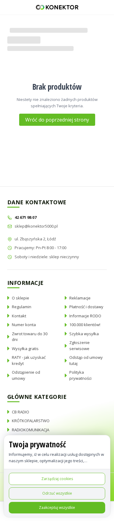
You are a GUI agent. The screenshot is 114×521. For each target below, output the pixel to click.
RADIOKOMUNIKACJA (30, 429)
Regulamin (21, 306)
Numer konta (24, 324)
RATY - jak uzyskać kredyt (29, 360)
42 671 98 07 (26, 217)
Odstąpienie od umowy (26, 375)
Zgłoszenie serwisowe (79, 345)
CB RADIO (20, 412)
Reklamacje (80, 298)
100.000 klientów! (84, 324)
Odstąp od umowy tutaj (86, 360)
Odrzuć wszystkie (57, 493)
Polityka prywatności (80, 375)
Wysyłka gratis (25, 348)
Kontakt (19, 316)
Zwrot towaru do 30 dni (29, 336)
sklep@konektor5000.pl (36, 226)
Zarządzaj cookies (57, 478)
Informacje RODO (85, 316)
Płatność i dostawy (86, 306)
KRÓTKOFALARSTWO (31, 420)
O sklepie (20, 298)
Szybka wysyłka (84, 333)
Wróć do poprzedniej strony (57, 119)
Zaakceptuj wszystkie (57, 507)
